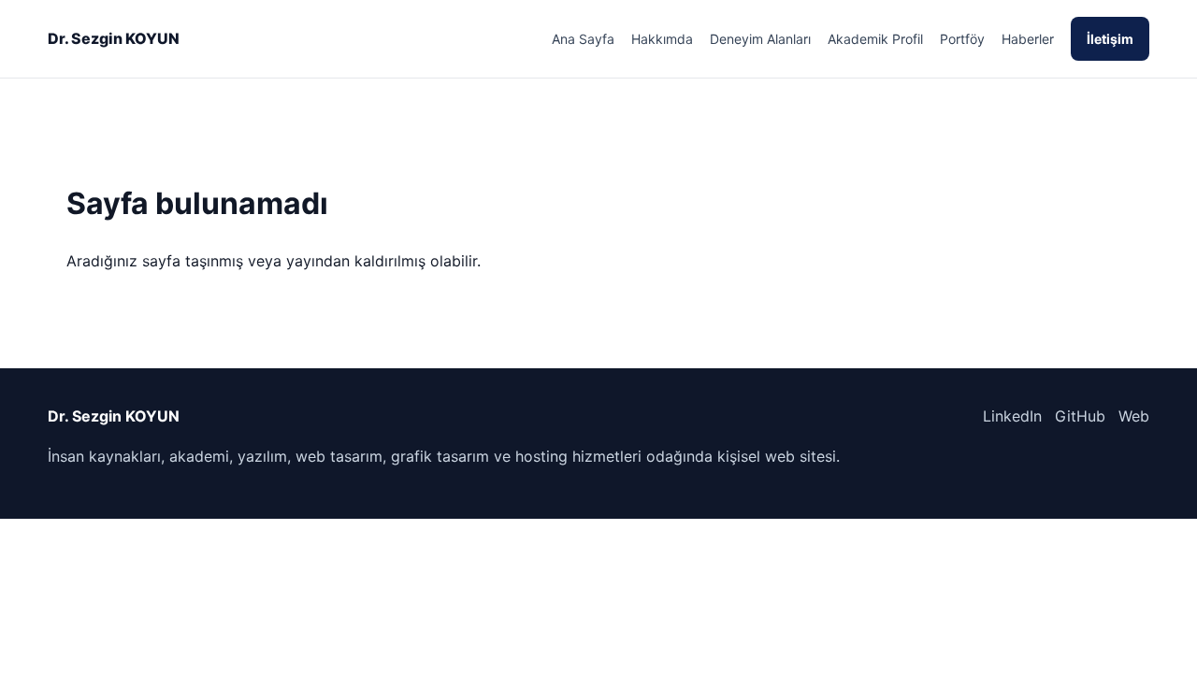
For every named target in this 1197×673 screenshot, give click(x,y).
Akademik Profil (875, 39)
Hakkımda (662, 39)
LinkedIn (1012, 416)
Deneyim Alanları (760, 39)
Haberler (1028, 39)
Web (1133, 416)
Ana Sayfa (583, 39)
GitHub (1080, 416)
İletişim (1110, 39)
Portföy (962, 39)
